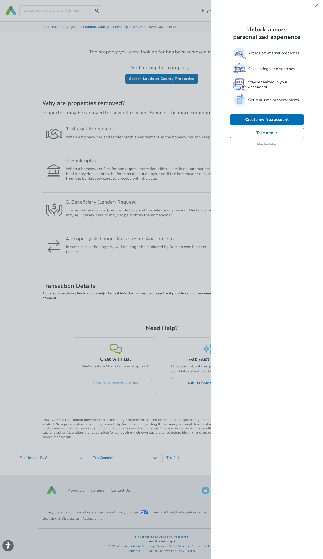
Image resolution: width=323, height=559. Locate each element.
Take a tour (266, 132)
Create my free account (267, 119)
